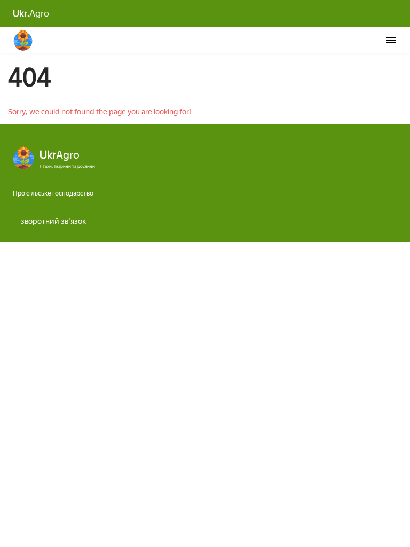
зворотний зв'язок (53, 221)
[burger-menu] (390, 40)
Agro (31, 13)
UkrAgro (23, 40)
